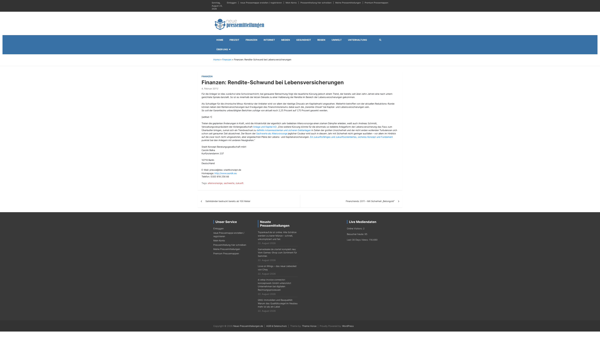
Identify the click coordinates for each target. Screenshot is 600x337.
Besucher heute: (356, 234)
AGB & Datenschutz (276, 326)
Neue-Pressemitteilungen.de (248, 326)
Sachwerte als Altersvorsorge (271, 133)
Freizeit (234, 40)
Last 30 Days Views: (358, 239)
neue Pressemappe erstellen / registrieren (261, 2)
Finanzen (251, 40)
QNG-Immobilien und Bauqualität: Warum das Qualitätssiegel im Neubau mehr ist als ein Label (278, 303)
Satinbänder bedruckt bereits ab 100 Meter (227, 201)
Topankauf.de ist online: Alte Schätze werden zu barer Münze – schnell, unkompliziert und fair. (277, 235)
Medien (285, 40)
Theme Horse (309, 326)
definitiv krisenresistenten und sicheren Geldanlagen (284, 130)
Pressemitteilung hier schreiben (316, 2)
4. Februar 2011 (210, 88)
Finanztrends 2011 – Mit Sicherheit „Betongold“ (370, 201)
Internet (269, 40)
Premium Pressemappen (376, 2)
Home (219, 40)
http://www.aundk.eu (226, 173)
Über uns (222, 49)
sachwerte (229, 183)
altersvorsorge (215, 183)
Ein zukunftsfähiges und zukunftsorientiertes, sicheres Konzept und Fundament (351, 137)
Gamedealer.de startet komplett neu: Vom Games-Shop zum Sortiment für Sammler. (277, 252)
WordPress (348, 326)
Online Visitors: (355, 228)
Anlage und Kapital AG (264, 126)
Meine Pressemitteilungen (348, 2)
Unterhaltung (357, 40)
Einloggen (232, 2)
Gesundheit (303, 40)
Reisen (321, 40)
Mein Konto (291, 2)
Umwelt (337, 40)
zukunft (239, 183)
